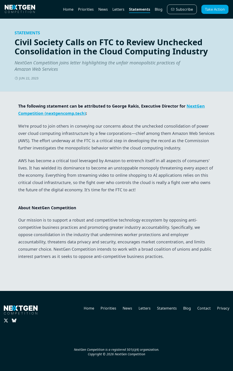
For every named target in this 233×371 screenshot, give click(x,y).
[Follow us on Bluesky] (14, 320)
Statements (139, 9)
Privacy (223, 308)
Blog (158, 9)
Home (68, 9)
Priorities (86, 9)
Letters (118, 9)
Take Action (215, 9)
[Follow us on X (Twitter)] (6, 320)
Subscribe (184, 9)
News (103, 9)
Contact (204, 308)
